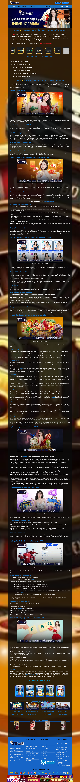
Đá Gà (57, 6)
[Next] (70, 710)
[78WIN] (16, 2)
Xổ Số (43, 6)
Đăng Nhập (20, 608)
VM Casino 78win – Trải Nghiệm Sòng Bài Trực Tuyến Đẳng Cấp (32, 713)
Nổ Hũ (53, 6)
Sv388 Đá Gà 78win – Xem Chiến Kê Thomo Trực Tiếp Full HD (63, 713)
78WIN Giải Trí (64, 6)
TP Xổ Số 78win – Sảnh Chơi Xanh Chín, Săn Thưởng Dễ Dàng (48, 713)
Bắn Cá (48, 6)
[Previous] (10, 710)
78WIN (13, 6)
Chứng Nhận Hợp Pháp (23, 6)
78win (13, 34)
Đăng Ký (32, 579)
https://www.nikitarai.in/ (49, 201)
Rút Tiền (22, 592)
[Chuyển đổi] (11, 61)
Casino (39, 6)
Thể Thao (32, 6)
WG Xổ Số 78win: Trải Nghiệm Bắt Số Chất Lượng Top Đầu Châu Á (17, 713)
